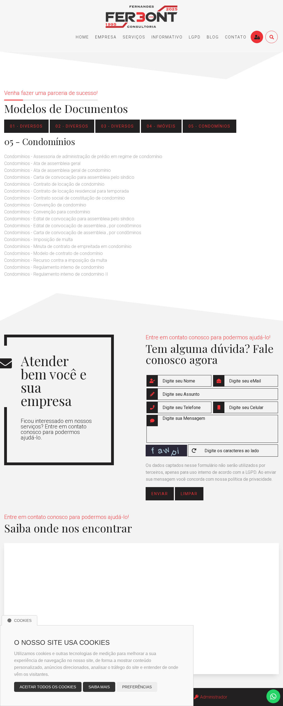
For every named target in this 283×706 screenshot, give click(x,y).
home (82, 37)
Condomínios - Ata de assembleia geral (42, 163)
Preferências (137, 687)
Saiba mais (99, 687)
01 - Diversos (26, 126)
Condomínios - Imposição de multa (38, 239)
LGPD (195, 37)
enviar (159, 494)
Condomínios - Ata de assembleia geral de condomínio (57, 170)
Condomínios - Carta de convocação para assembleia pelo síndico (69, 177)
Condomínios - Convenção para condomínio (47, 211)
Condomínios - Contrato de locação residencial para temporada (66, 191)
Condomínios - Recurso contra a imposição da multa (55, 260)
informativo (167, 37)
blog (213, 37)
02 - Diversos (72, 126)
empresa (106, 37)
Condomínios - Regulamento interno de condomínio (54, 267)
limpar (189, 494)
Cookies (23, 620)
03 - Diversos (117, 126)
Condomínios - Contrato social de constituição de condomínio (64, 198)
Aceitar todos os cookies (48, 687)
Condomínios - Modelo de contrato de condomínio (53, 253)
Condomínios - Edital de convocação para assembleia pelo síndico (69, 218)
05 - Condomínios (209, 126)
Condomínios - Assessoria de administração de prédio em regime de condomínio (83, 156)
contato (236, 37)
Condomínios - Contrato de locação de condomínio (54, 184)
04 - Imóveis (161, 126)
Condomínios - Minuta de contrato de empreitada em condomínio (68, 246)
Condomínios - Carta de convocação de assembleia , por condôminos (72, 232)
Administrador (213, 697)
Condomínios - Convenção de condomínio (45, 205)
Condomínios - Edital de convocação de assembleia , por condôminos (72, 225)
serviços (134, 37)
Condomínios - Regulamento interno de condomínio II (56, 274)
